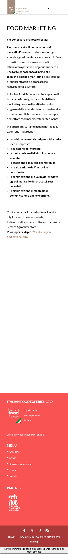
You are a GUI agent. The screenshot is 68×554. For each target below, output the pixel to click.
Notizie (13, 476)
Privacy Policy (51, 536)
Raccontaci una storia (20, 464)
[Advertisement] (34, 273)
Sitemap (34, 541)
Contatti (13, 470)
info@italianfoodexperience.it (29, 434)
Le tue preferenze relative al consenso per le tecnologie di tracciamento (34, 550)
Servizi (12, 457)
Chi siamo (14, 451)
